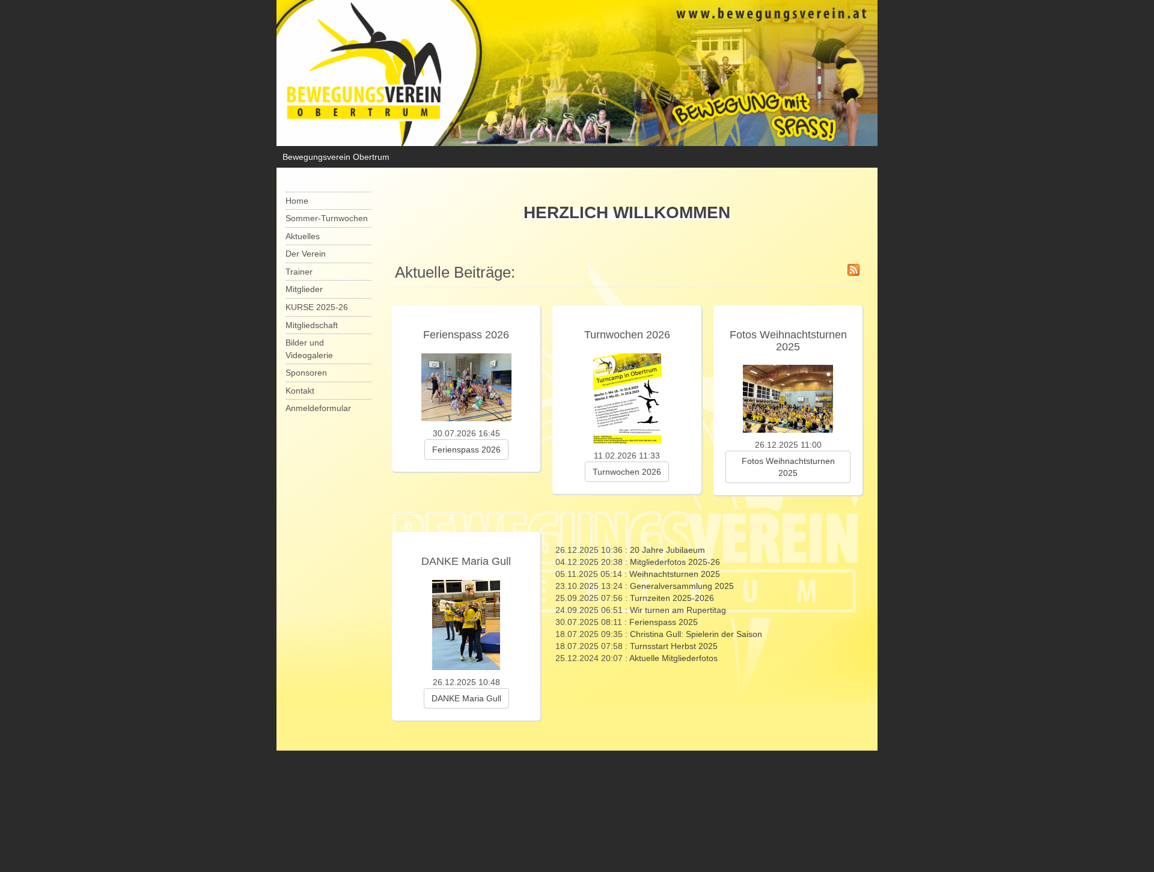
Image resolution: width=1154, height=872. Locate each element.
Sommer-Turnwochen (326, 218)
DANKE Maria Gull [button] (466, 698)
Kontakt (299, 390)
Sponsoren (306, 372)
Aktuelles (302, 236)
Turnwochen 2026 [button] (627, 472)
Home (296, 201)
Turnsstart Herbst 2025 (674, 646)
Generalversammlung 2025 (682, 586)
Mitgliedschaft (311, 325)
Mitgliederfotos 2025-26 (675, 562)
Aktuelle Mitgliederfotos (673, 658)
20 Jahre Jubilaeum (667, 550)
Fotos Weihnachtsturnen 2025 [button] (788, 467)
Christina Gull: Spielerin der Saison (696, 634)
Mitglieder (304, 289)
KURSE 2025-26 (316, 307)
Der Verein (305, 253)
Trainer (299, 271)
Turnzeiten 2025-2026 (672, 598)
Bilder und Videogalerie (309, 349)
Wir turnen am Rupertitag (678, 610)
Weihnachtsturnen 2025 (674, 574)
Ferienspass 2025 (663, 622)
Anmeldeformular (318, 408)
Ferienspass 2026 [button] (466, 449)
